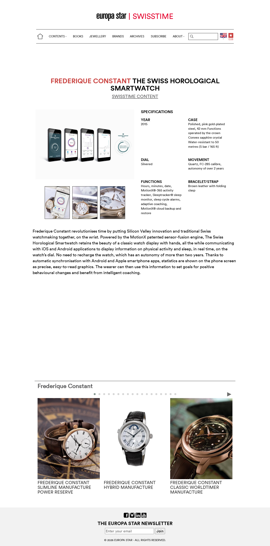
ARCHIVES (137, 36)
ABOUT (178, 36)
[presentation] (41, 393)
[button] (94, 394)
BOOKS (78, 36)
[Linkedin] (138, 515)
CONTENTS (57, 36)
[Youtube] (144, 515)
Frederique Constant (65, 386)
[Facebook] (126, 515)
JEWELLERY (97, 36)
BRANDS (118, 36)
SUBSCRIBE (158, 36)
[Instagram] (132, 515)
